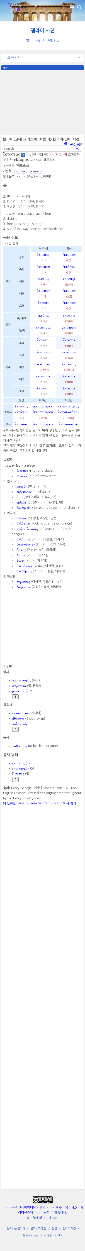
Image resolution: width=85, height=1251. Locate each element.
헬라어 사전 (43, 30)
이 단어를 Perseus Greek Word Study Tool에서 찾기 (39, 803)
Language (75, 144)
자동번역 (61, 154)
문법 (54, 1228)
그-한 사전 (52, 40)
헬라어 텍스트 (31, 1235)
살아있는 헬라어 (16, 1228)
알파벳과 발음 (38, 1228)
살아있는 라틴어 (53, 1235)
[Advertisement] (42, 102)
